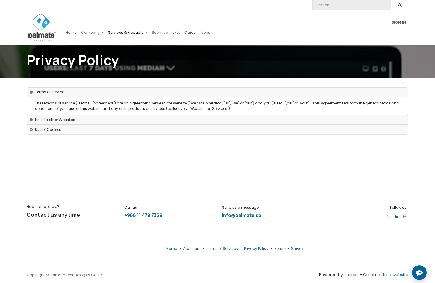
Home (171, 248)
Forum (280, 248)
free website (395, 275)
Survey (297, 248)
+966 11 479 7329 (143, 215)
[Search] (400, 5)
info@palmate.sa (241, 215)
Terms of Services (222, 248)
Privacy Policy (256, 248)
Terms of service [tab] (49, 91)
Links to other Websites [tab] (55, 119)
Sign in (399, 22)
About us (191, 248)
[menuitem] (71, 33)
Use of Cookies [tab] (48, 129)
